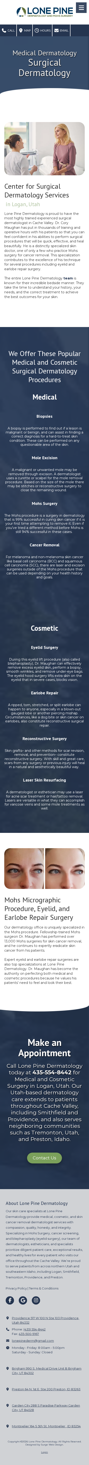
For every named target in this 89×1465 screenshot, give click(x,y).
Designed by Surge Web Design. (44, 1444)
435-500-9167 (29, 1334)
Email (64, 30)
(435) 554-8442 (34, 1329)
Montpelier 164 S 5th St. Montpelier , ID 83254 (46, 1426)
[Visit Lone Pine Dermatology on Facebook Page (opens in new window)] (10, 1300)
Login (44, 1452)
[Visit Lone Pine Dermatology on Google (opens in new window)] (23, 1300)
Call (11, 30)
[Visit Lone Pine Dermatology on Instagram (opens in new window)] (36, 1300)
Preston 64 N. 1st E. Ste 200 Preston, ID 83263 (46, 1389)
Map (27, 30)
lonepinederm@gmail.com (33, 1340)
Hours (45, 30)
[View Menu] (81, 7)
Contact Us (44, 1157)
